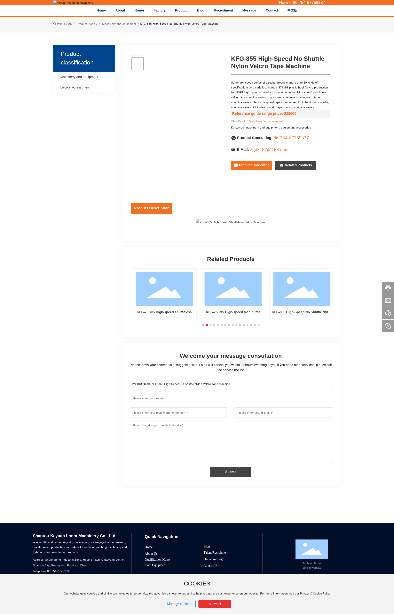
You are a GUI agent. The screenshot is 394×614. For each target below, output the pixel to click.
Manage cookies (179, 604)
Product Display (87, 23)
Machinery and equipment (119, 23)
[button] (203, 325)
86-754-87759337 (291, 137)
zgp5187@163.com (269, 149)
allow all (215, 604)
